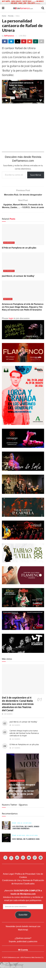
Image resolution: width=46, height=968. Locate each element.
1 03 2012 (22, 36)
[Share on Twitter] (17, 41)
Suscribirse (35, 175)
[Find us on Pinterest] (17, 858)
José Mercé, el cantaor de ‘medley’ (18, 276)
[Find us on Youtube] (29, 858)
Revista (10, 16)
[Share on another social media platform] (41, 41)
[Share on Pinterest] (23, 41)
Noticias (8, 299)
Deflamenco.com (13, 957)
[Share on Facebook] (5, 41)
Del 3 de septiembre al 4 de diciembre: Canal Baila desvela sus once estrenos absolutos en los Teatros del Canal (18, 704)
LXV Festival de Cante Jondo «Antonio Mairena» (25, 828)
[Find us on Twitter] (11, 858)
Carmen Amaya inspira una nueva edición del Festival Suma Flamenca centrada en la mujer (24, 733)
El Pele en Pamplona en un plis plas (19, 247)
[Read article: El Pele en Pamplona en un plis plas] (23, 234)
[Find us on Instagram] (23, 858)
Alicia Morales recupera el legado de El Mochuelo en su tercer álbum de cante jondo (22, 789)
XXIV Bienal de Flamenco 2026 (25, 839)
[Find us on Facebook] (5, 858)
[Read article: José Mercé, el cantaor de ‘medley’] (23, 262)
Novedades (9, 242)
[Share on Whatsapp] (35, 41)
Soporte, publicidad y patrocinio (23, 941)
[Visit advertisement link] (23, 2)
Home (4, 16)
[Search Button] (43, 8)
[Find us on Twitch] (35, 858)
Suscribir (23, 914)
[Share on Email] (29, 41)
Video (17, 16)
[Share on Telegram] (11, 41)
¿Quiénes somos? (23, 938)
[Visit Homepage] (23, 8)
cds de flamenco (17, 780)
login (11, 318)
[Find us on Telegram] (41, 858)
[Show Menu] (3, 8)
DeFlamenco (9, 36)
